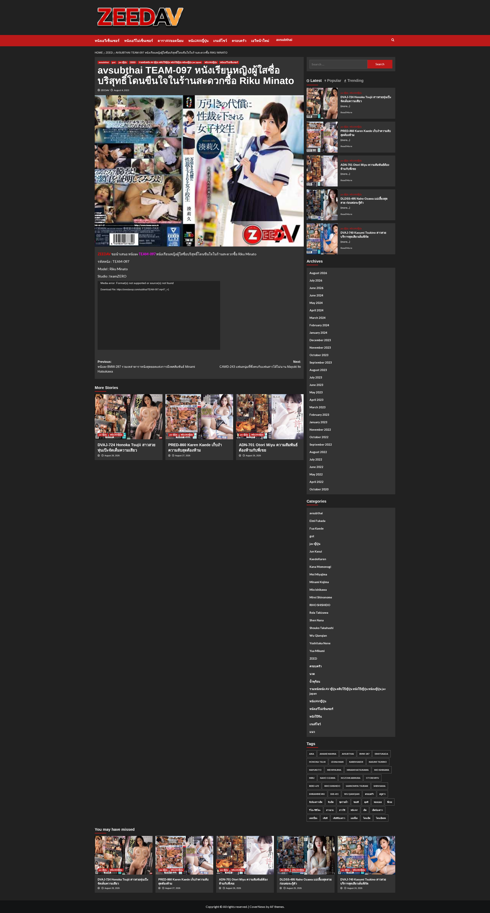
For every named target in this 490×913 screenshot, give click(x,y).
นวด (312, 673)
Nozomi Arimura (350, 778)
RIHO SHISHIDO (320, 605)
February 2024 (319, 325)
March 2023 (318, 407)
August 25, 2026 (294, 888)
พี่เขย (389, 802)
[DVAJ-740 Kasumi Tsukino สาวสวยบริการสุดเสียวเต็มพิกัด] (322, 238)
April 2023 (316, 399)
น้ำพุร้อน (315, 681)
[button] (392, 40)
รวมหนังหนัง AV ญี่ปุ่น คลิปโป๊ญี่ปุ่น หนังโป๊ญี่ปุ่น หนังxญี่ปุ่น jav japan (170, 62)
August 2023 (318, 370)
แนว (312, 731)
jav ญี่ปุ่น (123, 62)
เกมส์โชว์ (220, 41)
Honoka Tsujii (317, 762)
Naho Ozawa (327, 778)
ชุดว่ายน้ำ (343, 802)
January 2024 (318, 332)
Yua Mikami (317, 651)
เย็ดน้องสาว (377, 810)
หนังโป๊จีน (316, 716)
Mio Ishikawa (318, 589)
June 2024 (316, 295)
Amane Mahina (328, 754)
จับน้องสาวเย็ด (315, 802)
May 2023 (316, 392)
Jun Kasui (316, 551)
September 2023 (321, 362)
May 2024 (316, 302)
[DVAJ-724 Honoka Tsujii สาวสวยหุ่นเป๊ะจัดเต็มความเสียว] (129, 416)
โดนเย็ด (366, 818)
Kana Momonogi (320, 566)
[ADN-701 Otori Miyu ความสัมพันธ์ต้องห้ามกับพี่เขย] (270, 416)
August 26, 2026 (253, 455)
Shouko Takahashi (321, 628)
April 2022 (316, 481)
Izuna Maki (337, 762)
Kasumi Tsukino (378, 762)
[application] (159, 315)
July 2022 (316, 459)
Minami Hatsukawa (358, 770)
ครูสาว (382, 794)
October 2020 (319, 489)
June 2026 (316, 288)
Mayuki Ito (315, 770)
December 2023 (320, 340)
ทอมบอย (378, 802)
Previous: (146, 366)
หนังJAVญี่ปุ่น (198, 41)
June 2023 (316, 385)
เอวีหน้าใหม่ (260, 41)
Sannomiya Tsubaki (357, 786)
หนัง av (354, 810)
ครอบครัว (239, 41)
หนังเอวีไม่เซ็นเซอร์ (138, 41)
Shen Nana (317, 620)
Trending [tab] (354, 80)
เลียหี (325, 818)
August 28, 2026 (112, 455)
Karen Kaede (356, 762)
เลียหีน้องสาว (339, 818)
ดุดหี (366, 802)
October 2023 (319, 355)
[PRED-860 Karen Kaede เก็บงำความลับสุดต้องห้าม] (199, 416)
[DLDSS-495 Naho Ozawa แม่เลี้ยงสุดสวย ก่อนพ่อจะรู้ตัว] (322, 204)
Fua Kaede (317, 528)
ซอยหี (356, 802)
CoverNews (257, 906)
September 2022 (321, 444)
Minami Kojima (319, 582)
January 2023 (318, 422)
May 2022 (316, 474)
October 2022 (319, 437)
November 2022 (320, 429)
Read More (346, 112)
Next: (260, 364)
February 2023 (319, 414)
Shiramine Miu (317, 794)
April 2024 (316, 310)
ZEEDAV (105, 90)
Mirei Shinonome (321, 597)
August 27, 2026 (182, 455)
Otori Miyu (372, 778)
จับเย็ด (331, 802)
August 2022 (318, 452)
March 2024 (318, 317)
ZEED (133, 62)
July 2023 (316, 377)
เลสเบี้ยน (313, 818)
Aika (311, 754)
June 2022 (316, 467)
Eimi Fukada (317, 520)
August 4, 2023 (121, 90)
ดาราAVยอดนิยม (171, 41)
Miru (311, 778)
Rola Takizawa (319, 612)
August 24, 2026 (354, 888)
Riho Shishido (332, 786)
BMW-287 (364, 754)
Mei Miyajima (318, 574)
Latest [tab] (315, 80)
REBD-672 (314, 786)
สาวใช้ (342, 810)
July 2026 (316, 280)
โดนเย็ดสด (381, 818)
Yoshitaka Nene (320, 643)
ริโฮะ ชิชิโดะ (315, 810)
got (113, 62)
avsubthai (284, 40)
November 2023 (320, 347)
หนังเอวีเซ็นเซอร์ (107, 41)
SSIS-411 (334, 794)
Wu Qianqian (318, 635)
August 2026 (318, 273)
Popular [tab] (333, 80)
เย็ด (365, 810)
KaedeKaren (318, 559)
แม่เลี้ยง (354, 818)
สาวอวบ (330, 810)
